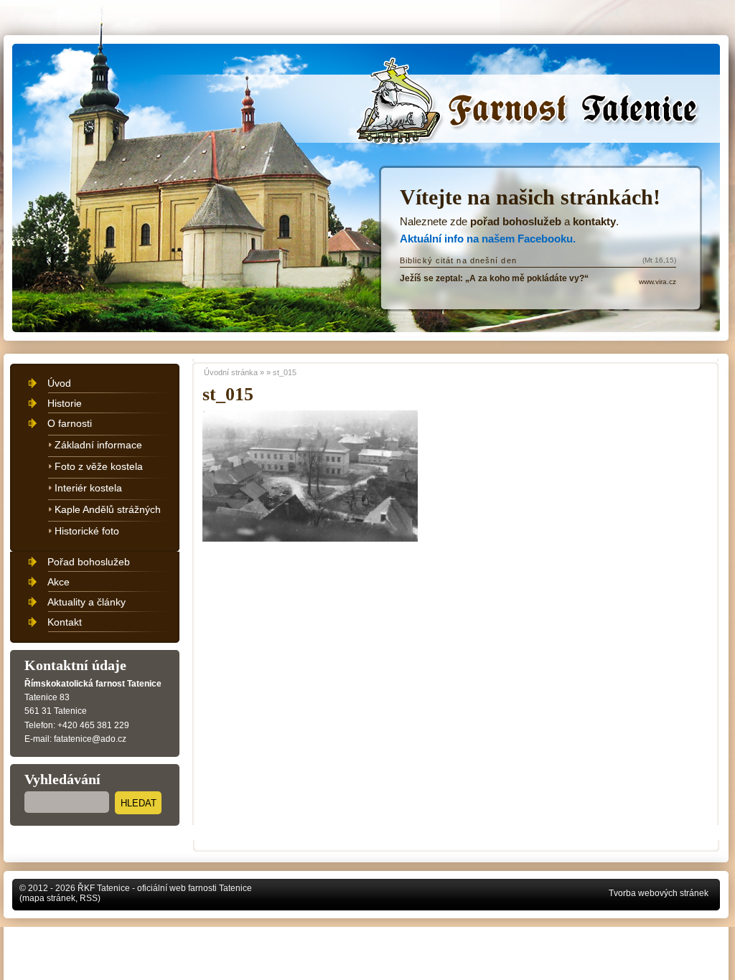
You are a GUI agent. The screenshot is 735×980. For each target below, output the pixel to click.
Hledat (138, 803)
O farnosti (69, 423)
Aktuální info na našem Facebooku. (488, 238)
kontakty (594, 221)
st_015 (284, 372)
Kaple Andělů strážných (108, 509)
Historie (64, 403)
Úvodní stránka (422, 80)
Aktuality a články (86, 602)
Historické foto (87, 531)
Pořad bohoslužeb (88, 561)
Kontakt (64, 622)
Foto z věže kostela (99, 466)
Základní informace (98, 445)
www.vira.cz (657, 282)
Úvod (59, 383)
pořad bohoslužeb (515, 221)
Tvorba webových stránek (658, 893)
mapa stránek (48, 898)
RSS (89, 898)
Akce (58, 582)
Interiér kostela (88, 488)
